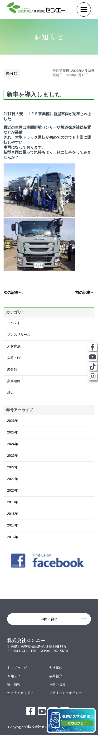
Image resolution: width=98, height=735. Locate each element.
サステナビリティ (20, 692)
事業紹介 (55, 676)
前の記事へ (84, 292)
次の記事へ (13, 292)
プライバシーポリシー (65, 692)
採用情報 (13, 684)
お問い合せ (57, 684)
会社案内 (55, 667)
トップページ (17, 667)
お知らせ (13, 676)
